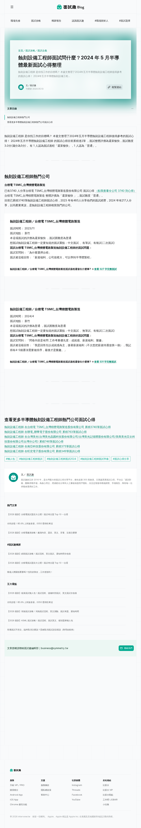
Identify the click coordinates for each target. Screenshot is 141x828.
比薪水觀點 (108, 794)
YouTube (76, 799)
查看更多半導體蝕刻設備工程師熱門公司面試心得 (30, 122)
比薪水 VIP (108, 790)
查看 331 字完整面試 (105, 361)
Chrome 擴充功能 (18, 804)
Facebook (77, 794)
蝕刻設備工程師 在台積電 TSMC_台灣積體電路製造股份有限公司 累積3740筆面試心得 (57, 427)
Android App (16, 794)
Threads (76, 790)
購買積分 (14, 790)
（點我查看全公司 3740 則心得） (115, 190)
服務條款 (45, 785)
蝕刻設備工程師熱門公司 (18, 117)
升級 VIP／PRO (17, 785)
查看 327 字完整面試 (105, 268)
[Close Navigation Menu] (12, 6)
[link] (66, 514)
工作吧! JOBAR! (110, 799)
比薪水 (106, 785)
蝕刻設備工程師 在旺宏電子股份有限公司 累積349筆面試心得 (42, 451)
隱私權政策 (46, 790)
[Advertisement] (70, 680)
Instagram (77, 785)
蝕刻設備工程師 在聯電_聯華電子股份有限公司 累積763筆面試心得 (45, 432)
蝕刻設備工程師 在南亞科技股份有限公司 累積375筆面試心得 (42, 446)
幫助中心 (45, 794)
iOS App (14, 799)
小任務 (106, 804)
